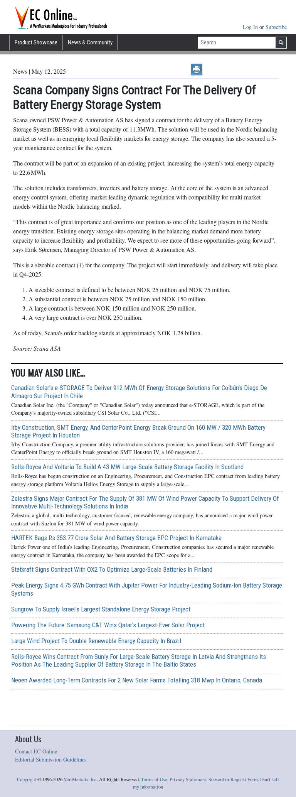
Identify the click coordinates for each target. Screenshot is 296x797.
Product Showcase (36, 42)
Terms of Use (154, 779)
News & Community (90, 42)
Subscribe (276, 26)
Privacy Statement (188, 779)
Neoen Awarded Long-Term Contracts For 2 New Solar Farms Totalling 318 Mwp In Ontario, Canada (136, 680)
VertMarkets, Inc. (81, 779)
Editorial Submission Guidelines (51, 759)
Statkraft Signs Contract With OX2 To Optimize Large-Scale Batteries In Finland (111, 569)
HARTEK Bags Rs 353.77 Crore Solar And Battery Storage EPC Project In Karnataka (116, 538)
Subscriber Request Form (233, 779)
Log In (251, 26)
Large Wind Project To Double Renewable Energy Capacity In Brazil (96, 641)
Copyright (26, 779)
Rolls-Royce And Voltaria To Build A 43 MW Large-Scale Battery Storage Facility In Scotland (127, 467)
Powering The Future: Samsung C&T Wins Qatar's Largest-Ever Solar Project (108, 625)
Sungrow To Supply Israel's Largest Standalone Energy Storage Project (100, 609)
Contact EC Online (36, 751)
